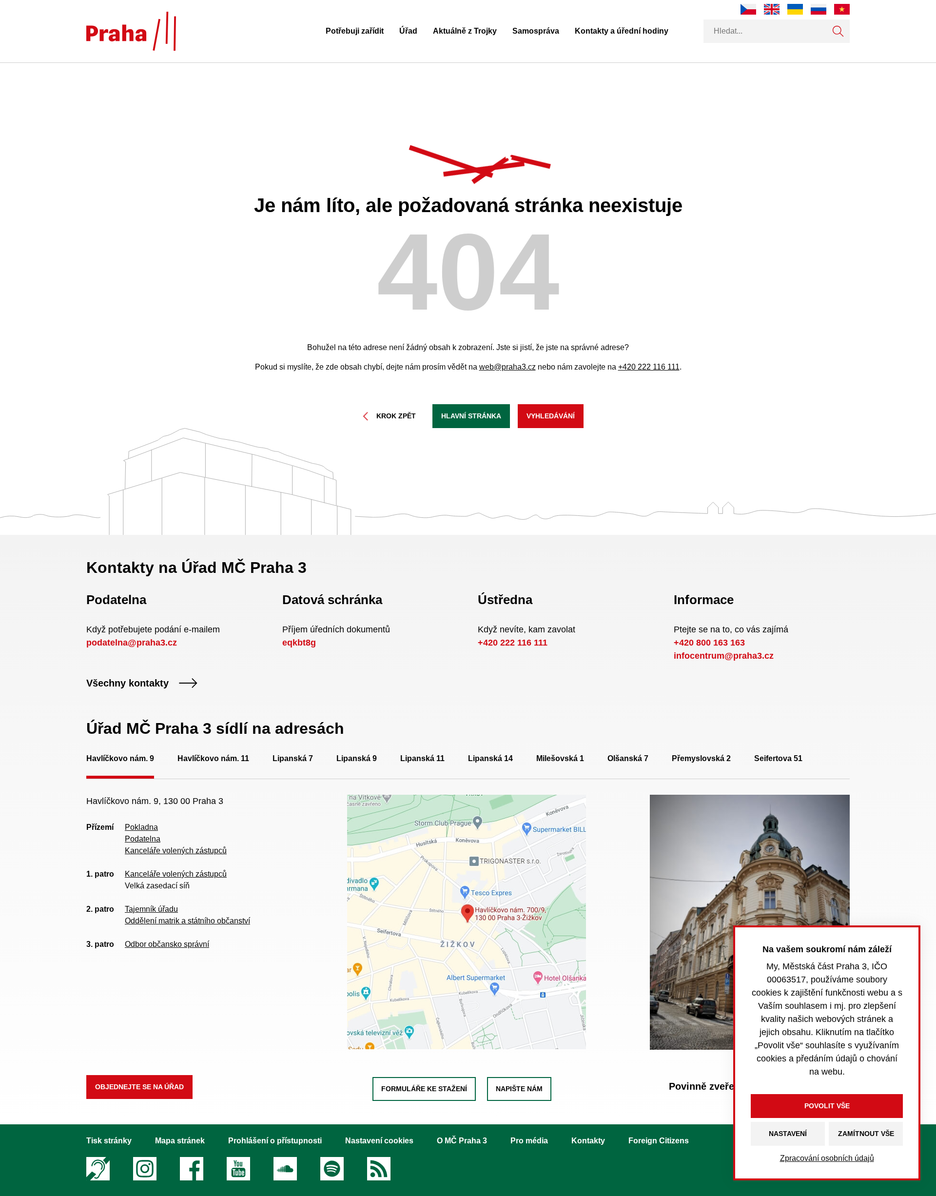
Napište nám (519, 1089)
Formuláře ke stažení (424, 1089)
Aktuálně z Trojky (465, 31)
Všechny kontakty (127, 683)
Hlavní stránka (471, 416)
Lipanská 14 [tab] (490, 758)
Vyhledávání (550, 416)
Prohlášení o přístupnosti (275, 1141)
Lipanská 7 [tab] (293, 758)
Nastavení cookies (379, 1141)
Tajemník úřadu (151, 909)
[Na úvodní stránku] (131, 31)
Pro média (529, 1141)
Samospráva (535, 31)
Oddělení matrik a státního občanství (187, 921)
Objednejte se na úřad (139, 1087)
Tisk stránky (109, 1141)
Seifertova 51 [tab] (778, 758)
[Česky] (748, 9)
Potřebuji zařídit (355, 31)
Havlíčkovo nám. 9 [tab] (120, 758)
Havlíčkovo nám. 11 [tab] (213, 758)
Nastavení (788, 1133)
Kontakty (588, 1141)
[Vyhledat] (838, 31)
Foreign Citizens (658, 1141)
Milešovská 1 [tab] (560, 758)
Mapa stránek (180, 1141)
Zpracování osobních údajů (827, 1158)
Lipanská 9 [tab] (356, 758)
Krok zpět (396, 416)
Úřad (408, 31)
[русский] (818, 9)
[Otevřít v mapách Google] (466, 921)
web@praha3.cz (507, 367)
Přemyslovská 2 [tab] (701, 758)
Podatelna (142, 839)
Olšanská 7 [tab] (627, 758)
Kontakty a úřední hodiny (621, 31)
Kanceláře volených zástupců (176, 850)
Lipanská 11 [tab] (422, 758)
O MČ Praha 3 (462, 1141)
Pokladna (141, 827)
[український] (795, 9)
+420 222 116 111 (649, 367)
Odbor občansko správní (167, 944)
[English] (772, 9)
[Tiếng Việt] (842, 9)
